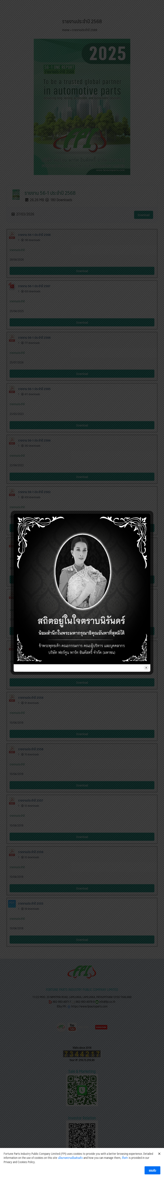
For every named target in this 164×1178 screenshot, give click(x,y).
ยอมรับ (152, 1170)
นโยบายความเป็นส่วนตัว (70, 1158)
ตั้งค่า (125, 1158)
